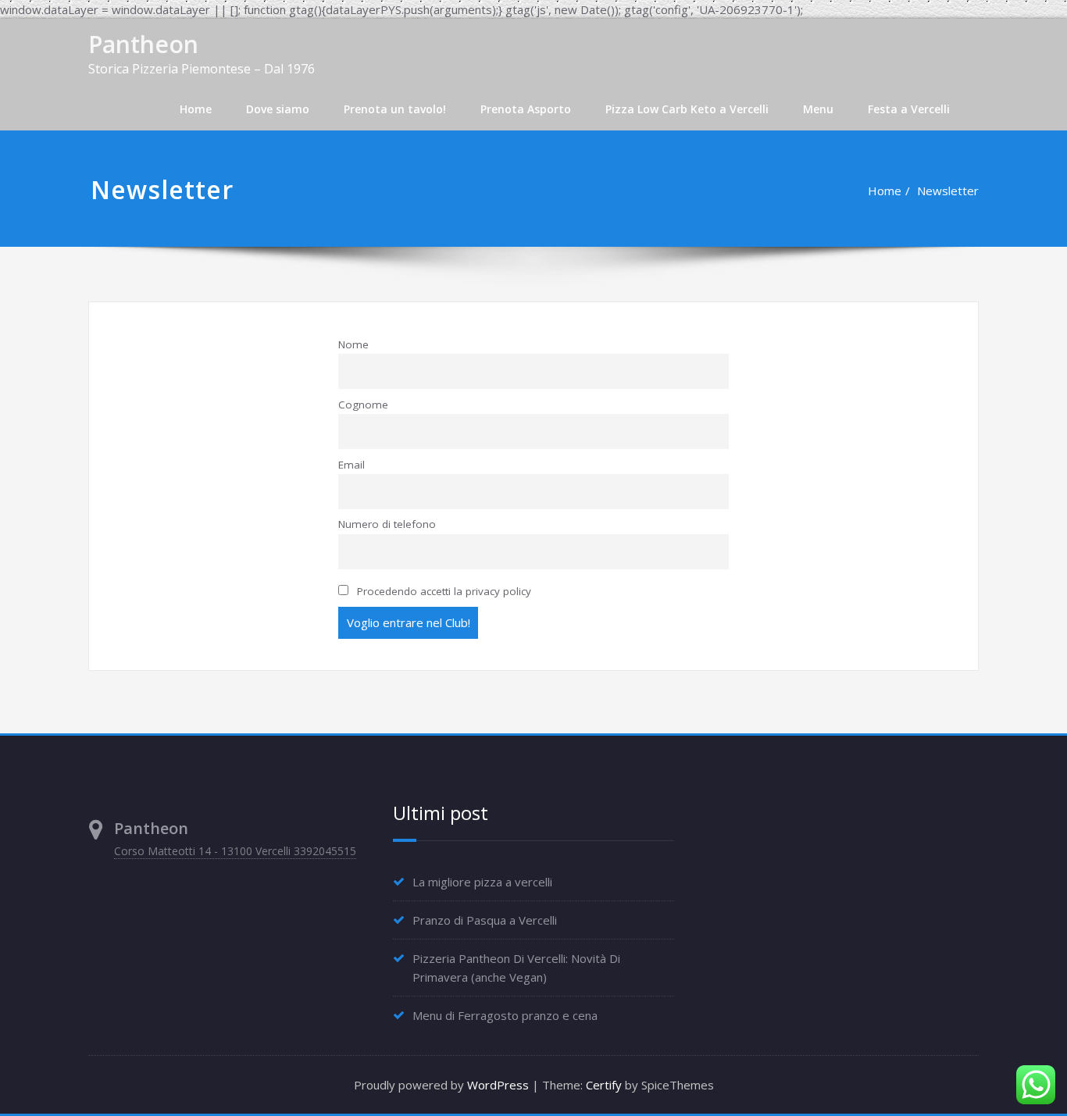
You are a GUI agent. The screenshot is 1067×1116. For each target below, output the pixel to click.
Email (351, 465)
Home (196, 109)
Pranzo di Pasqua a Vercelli (484, 919)
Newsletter (948, 190)
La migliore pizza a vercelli (482, 881)
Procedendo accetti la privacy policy (442, 591)
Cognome (363, 405)
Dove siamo (277, 109)
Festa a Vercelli (909, 109)
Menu (818, 109)
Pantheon (143, 44)
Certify (604, 1085)
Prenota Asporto (525, 109)
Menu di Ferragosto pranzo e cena (505, 1014)
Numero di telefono (387, 524)
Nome (353, 344)
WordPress (498, 1085)
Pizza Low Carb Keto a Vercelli (687, 109)
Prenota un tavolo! (395, 109)
